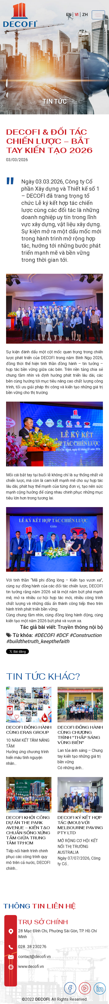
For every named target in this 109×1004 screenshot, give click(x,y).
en (68, 14)
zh (85, 14)
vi (76, 14)
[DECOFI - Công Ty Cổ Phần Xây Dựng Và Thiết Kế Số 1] (20, 14)
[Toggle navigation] (98, 14)
